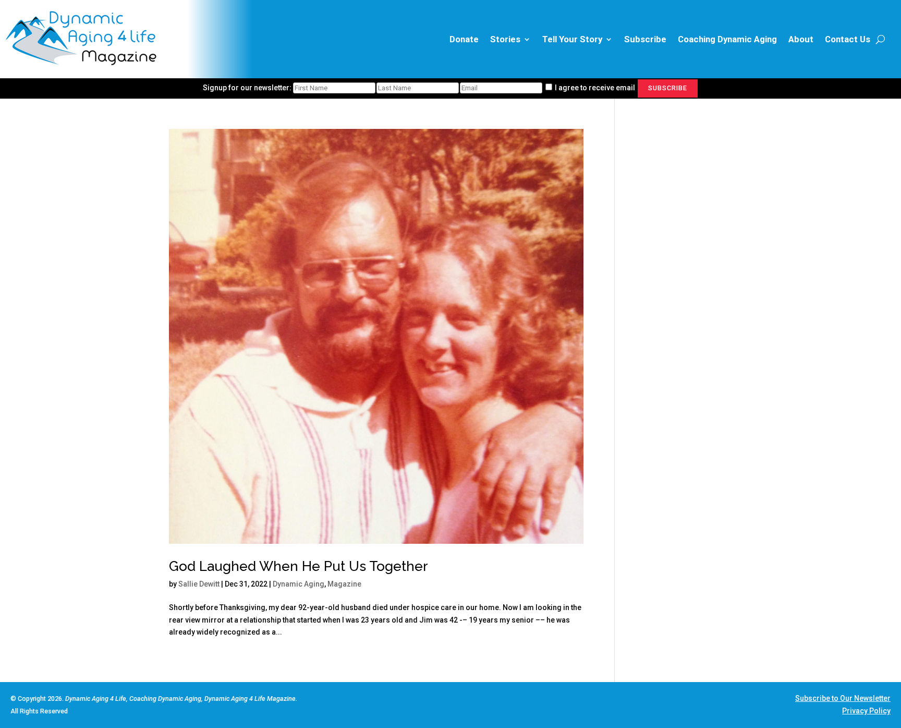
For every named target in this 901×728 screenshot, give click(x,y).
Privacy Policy (866, 711)
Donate (464, 39)
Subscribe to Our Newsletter (843, 698)
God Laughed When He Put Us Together (298, 566)
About (800, 39)
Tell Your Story (572, 39)
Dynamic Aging (298, 584)
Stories (505, 39)
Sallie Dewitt (199, 584)
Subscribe (645, 39)
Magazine (344, 584)
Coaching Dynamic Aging (727, 39)
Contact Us (847, 39)
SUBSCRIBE (667, 88)
